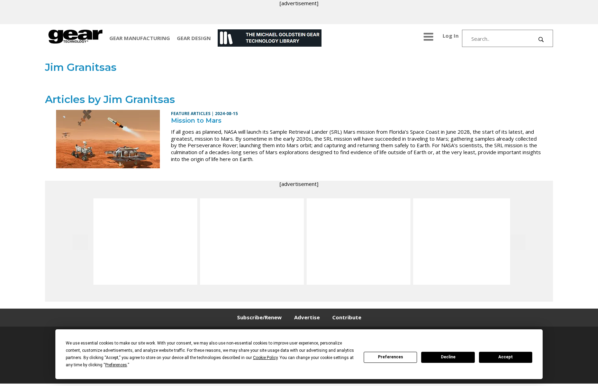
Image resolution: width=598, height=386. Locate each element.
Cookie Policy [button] (265, 357)
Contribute (346, 317)
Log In (451, 35)
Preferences (390, 357)
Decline (448, 357)
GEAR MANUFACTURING (139, 38)
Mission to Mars (196, 120)
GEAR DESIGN (194, 38)
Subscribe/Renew (259, 317)
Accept (505, 357)
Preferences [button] (116, 365)
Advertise (307, 317)
